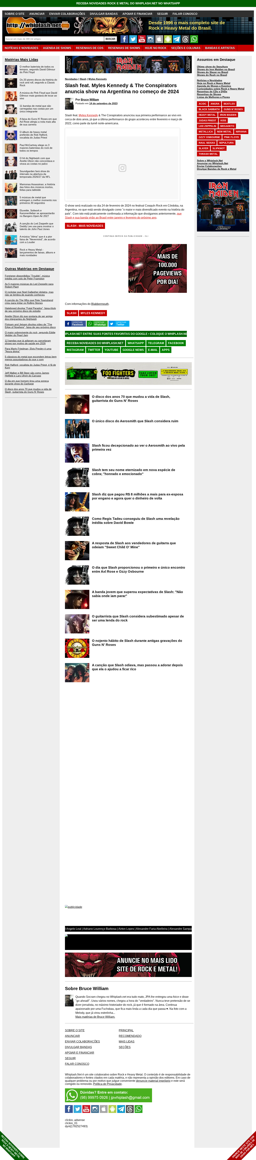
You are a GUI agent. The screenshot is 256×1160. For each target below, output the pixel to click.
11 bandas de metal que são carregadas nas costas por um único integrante (36, 108)
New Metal (224, 131)
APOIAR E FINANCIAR (137, 13)
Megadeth (227, 126)
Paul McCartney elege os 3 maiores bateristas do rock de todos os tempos (36, 148)
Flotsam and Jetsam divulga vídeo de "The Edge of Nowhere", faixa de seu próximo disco (30, 326)
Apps (166, 349)
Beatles (229, 103)
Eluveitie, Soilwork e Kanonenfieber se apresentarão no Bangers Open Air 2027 (37, 213)
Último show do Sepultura (212, 66)
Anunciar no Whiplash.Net (212, 163)
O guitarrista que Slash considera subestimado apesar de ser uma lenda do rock (138, 618)
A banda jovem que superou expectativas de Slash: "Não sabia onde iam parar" (137, 594)
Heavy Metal (207, 114)
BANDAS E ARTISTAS (220, 48)
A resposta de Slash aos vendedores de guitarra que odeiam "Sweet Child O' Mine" (134, 545)
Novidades (71, 79)
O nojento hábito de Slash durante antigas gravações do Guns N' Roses (137, 642)
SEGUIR (162, 13)
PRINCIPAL (126, 1030)
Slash (83, 79)
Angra (215, 103)
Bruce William (90, 99)
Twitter (94, 349)
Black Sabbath (209, 109)
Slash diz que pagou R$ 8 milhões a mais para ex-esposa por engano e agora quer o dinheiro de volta (137, 496)
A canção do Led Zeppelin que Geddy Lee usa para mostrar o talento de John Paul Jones (37, 226)
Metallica (206, 131)
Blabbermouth (100, 303)
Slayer (203, 148)
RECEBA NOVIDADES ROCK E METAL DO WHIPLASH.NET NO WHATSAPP (128, 3)
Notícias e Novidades (209, 80)
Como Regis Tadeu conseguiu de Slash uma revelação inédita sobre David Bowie (136, 520)
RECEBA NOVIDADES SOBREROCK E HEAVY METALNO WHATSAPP (13, 1147)
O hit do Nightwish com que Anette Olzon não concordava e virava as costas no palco (37, 161)
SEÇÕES (185, 48)
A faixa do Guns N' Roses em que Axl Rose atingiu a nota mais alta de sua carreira (38, 121)
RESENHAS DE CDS (89, 48)
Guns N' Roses (233, 109)
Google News (133, 349)
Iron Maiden (228, 114)
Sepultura (226, 142)
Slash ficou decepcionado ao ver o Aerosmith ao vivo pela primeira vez (138, 447)
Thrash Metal (208, 154)
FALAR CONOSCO (185, 13)
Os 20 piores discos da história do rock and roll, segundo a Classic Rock (38, 82)
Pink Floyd (231, 137)
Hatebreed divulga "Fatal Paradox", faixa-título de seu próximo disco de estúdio (30, 309)
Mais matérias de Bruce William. (95, 1016)
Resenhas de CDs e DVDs (212, 91)
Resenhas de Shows (209, 94)
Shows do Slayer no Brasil (212, 72)
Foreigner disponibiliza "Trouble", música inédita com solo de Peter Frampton (27, 277)
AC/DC (202, 103)
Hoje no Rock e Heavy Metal (213, 83)
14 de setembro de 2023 (103, 103)
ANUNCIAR (37, 13)
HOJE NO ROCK (155, 48)
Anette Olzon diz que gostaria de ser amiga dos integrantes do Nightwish (29, 317)
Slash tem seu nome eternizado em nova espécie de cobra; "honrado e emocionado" (133, 472)
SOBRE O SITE (15, 13)
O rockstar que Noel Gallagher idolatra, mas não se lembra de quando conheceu (29, 293)
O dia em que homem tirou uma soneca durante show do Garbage (27, 382)
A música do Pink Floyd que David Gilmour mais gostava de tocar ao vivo (38, 95)
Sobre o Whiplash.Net (210, 160)
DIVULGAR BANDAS (104, 13)
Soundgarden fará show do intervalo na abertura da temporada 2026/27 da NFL (35, 174)
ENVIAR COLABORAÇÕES (67, 13)
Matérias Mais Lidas (21, 60)
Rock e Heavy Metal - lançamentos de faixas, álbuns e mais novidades (37, 252)
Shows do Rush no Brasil (212, 75)
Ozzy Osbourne (209, 137)
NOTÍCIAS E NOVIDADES (21, 48)
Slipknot (218, 148)
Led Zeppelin (207, 126)
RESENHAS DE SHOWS (124, 48)
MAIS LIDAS (126, 1041)
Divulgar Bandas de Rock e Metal (216, 169)
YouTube (111, 349)
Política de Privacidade (107, 1083)
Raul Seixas (207, 142)
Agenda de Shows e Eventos (214, 86)
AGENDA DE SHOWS (57, 48)
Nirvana (241, 131)
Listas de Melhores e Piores (213, 97)
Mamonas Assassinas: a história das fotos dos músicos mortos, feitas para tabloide (37, 187)
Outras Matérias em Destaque (29, 269)
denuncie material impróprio (153, 1080)
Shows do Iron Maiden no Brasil (216, 69)
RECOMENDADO (130, 1036)
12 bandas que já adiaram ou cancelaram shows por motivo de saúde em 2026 (28, 342)
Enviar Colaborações (209, 166)
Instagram (75, 349)
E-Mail (153, 349)
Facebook (176, 343)
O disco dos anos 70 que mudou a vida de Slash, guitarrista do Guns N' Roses (28, 390)
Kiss (223, 120)
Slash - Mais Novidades (85, 225)
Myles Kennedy (97, 79)
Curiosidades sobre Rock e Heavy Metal (220, 88)
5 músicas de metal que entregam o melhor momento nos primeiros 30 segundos (38, 200)
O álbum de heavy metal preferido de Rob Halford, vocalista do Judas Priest (34, 135)
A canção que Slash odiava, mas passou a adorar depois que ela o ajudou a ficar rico (137, 667)
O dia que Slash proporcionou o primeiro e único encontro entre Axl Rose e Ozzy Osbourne (138, 569)
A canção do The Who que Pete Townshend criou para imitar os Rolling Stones (29, 301)
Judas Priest (207, 120)
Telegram (156, 343)
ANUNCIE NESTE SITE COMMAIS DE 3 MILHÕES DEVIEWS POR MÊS (243, 1147)
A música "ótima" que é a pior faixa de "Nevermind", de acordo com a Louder (37, 239)
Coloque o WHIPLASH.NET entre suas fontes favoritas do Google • (158, 333)
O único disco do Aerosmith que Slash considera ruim (135, 421)
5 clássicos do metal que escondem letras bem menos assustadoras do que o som (31, 358)
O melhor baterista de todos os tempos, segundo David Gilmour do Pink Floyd (37, 69)
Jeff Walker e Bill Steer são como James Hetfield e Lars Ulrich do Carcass (27, 374)
